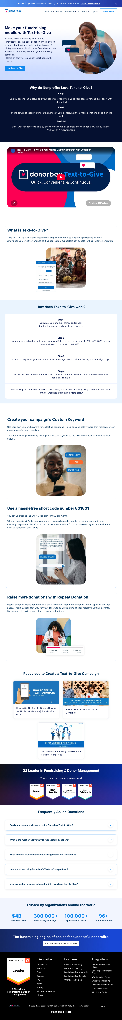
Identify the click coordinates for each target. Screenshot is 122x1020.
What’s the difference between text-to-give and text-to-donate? (43, 854)
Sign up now (108, 11)
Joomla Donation (99, 988)
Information (44, 959)
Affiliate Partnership (46, 991)
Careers (40, 976)
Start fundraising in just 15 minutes (61, 943)
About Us (41, 968)
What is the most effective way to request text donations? (39, 840)
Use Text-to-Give (15, 68)
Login (93, 11)
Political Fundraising (73, 964)
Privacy (40, 987)
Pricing (59, 11)
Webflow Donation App (102, 984)
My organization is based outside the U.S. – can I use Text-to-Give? (44, 884)
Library (40, 995)
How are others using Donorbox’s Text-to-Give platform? (39, 869)
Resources (70, 11)
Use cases (70, 959)
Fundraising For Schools (75, 976)
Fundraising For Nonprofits (76, 972)
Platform (48, 11)
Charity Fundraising (73, 980)
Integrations (100, 959)
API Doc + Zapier (99, 992)
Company (82, 11)
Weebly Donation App (102, 981)
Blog (39, 972)
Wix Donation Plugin (101, 977)
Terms (39, 983)
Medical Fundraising (73, 968)
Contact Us (42, 964)
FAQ (38, 980)
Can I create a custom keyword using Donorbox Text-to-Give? (41, 825)
